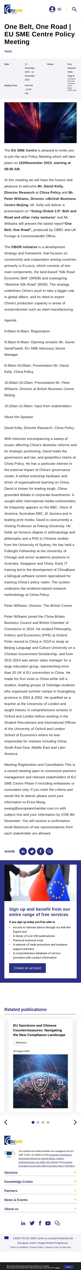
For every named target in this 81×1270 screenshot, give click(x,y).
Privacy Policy (37, 1247)
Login (73, 1141)
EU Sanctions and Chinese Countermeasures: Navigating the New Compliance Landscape (39, 1030)
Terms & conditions (19, 1247)
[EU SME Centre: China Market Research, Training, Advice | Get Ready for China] (13, 9)
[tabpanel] (41, 1066)
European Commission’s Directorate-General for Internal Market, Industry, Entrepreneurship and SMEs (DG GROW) (45, 1158)
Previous (5, 1122)
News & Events (16, 1200)
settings (57, 1268)
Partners (10, 1191)
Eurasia (29, 266)
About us (11, 1209)
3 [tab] (43, 1122)
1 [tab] (33, 1122)
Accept (68, 1267)
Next (75, 1122)
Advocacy (21, 1042)
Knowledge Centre (18, 1181)
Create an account (27, 968)
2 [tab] (38, 1122)
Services (11, 1172)
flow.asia (67, 1247)
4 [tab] (48, 1122)
